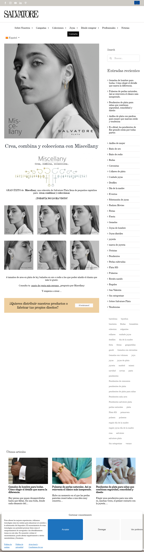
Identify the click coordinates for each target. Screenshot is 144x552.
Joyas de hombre (117, 228)
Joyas (72, 28)
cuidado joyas (125, 334)
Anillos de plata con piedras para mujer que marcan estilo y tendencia (123, 119)
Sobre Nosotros (22, 28)
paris (131, 370)
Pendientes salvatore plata (120, 402)
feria (111, 345)
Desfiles (113, 182)
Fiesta (112, 216)
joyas (111, 360)
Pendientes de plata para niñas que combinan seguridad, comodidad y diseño (121, 106)
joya (133, 355)
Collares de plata (117, 171)
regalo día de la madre (119, 422)
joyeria (112, 365)
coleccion (113, 329)
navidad (112, 370)
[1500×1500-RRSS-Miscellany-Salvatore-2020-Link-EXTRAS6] (51, 206)
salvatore (120, 433)
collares (112, 334)
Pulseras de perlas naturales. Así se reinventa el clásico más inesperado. (123, 94)
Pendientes (114, 256)
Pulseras (113, 273)
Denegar (102, 529)
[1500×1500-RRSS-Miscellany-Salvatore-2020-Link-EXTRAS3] (51, 241)
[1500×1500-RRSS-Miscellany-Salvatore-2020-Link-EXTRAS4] (84, 206)
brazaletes (133, 324)
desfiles (112, 339)
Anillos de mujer (117, 143)
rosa (110, 433)
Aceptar (65, 529)
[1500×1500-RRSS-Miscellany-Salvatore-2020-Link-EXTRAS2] (18, 241)
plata (129, 407)
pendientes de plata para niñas (122, 391)
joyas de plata (123, 360)
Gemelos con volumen (118, 355)
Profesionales (108, 28)
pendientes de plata (117, 386)
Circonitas (114, 165)
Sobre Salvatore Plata (120, 301)
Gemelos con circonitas (127, 350)
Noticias (125, 28)
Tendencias (114, 307)
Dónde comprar (88, 28)
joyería (112, 239)
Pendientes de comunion (119, 381)
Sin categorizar (116, 295)
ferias (119, 345)
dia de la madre (126, 339)
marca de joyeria (117, 244)
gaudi (111, 350)
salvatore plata (115, 438)
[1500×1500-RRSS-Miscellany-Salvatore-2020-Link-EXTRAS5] (18, 206)
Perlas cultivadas (117, 261)
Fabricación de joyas (119, 199)
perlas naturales (116, 407)
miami (131, 365)
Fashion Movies (116, 205)
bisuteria (113, 324)
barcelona (113, 319)
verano (129, 443)
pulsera (112, 417)
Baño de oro (115, 148)
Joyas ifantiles (116, 233)
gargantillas (130, 345)
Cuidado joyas (116, 177)
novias (122, 370)
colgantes (124, 329)
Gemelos (113, 222)
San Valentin (115, 290)
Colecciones (58, 28)
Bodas (112, 160)
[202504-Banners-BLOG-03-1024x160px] (51, 299)
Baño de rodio (116, 154)
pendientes (113, 376)
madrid (122, 365)
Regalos (113, 284)
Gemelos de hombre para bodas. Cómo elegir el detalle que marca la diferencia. (123, 83)
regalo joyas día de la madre (121, 428)
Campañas (41, 28)
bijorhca (124, 319)
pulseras (122, 417)
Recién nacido (116, 278)
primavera (125, 412)
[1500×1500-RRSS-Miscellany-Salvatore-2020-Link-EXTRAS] (84, 241)
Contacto (73, 34)
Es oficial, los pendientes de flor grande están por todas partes (122, 130)
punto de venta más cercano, (45, 285)
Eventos (113, 194)
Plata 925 (113, 267)
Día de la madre (116, 188)
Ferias (112, 211)
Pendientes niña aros (118, 396)
